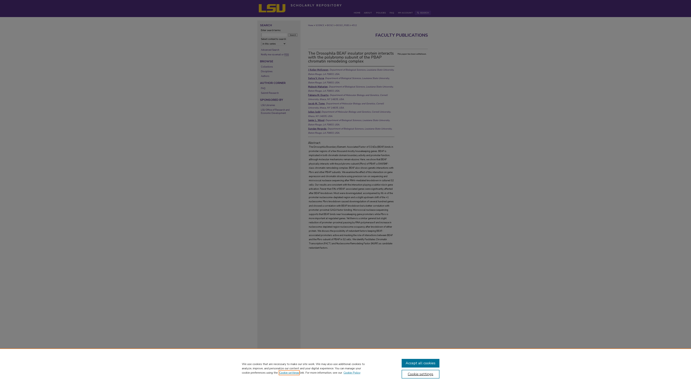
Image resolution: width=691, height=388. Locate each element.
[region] (345, 368)
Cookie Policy (352, 373)
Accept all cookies (420, 363)
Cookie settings (289, 373)
